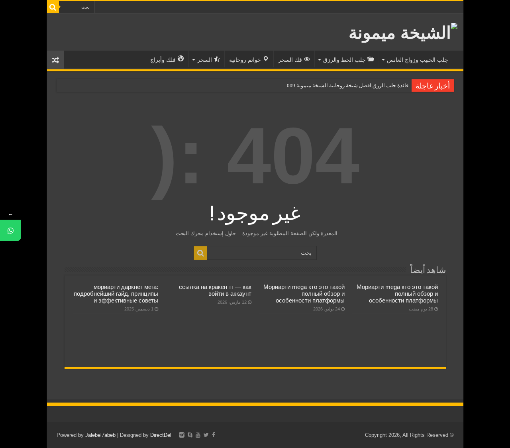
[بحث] (53, 7)
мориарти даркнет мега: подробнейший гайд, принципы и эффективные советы (116, 293)
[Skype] (190, 435)
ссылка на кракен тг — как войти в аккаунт (215, 290)
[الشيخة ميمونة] (403, 31)
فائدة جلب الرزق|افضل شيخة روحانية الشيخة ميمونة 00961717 (340, 85)
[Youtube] (198, 435)
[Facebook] (213, 435)
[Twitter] (206, 435)
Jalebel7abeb (100, 435)
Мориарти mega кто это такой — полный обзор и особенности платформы (397, 293)
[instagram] (181, 435)
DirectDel (160, 435)
